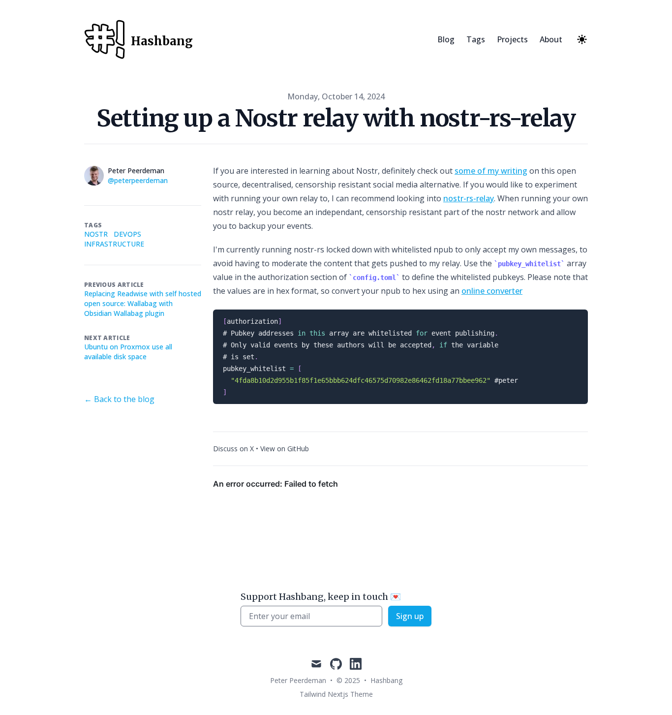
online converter (491, 290)
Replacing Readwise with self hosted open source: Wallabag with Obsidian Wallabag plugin (142, 303)
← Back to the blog (119, 399)
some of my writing (491, 170)
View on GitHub (284, 448)
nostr (96, 234)
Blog (446, 39)
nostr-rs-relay (468, 198)
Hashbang (386, 680)
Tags (475, 39)
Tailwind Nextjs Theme (336, 694)
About (551, 39)
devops (127, 234)
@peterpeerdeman (138, 180)
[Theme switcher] (582, 39)
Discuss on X (233, 448)
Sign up (410, 616)
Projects (512, 39)
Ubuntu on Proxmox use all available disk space (128, 351)
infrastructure (114, 244)
